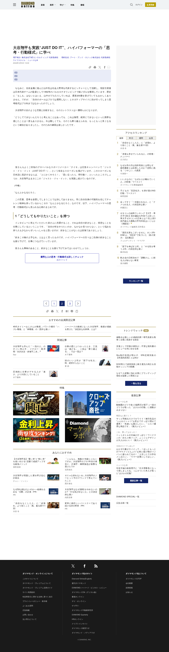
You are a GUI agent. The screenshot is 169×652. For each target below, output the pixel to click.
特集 (72, 4)
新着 (43, 4)
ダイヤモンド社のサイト (82, 573)
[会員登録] (150, 4)
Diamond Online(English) (82, 578)
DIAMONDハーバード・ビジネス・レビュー (89, 587)
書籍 (82, 4)
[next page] (78, 303)
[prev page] (46, 303)
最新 (121, 138)
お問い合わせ (28, 614)
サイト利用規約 (29, 592)
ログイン (138, 4)
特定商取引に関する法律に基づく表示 (37, 596)
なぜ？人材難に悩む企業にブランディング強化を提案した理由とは (136, 374)
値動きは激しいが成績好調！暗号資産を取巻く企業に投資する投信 (136, 338)
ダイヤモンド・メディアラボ (83, 632)
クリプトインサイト (80, 623)
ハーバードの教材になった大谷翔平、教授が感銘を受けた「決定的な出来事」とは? (88, 327)
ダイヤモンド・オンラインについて (38, 573)
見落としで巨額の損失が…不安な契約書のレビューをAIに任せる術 (136, 347)
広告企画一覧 (122, 502)
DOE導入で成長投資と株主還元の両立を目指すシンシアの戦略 (136, 365)
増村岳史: (85, 57)
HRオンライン (77, 619)
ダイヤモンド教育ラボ (80, 628)
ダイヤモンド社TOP (134, 578)
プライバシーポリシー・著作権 (35, 601)
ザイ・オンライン (79, 601)
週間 (141, 138)
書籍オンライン (78, 596)
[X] (73, 566)
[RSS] (96, 566)
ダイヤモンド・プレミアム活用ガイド (37, 587)
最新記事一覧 (136, 480)
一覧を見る (136, 383)
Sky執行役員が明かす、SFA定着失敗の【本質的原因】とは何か (136, 356)
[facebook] (84, 566)
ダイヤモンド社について (136, 573)
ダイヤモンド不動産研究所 (82, 610)
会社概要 (129, 583)
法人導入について (30, 619)
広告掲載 (26, 610)
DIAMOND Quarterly (80, 614)
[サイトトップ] (27, 4)
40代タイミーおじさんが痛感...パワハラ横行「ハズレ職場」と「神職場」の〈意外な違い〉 (36, 327)
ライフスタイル (19, 60)
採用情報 (129, 587)
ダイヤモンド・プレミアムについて (37, 583)
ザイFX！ (75, 605)
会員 (151, 138)
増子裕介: (35, 57)
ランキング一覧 (136, 280)
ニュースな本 (33, 60)
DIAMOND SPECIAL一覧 (127, 496)
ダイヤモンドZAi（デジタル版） (84, 592)
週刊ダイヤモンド (79, 583)
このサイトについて (30, 578)
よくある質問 (28, 605)
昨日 (131, 138)
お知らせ (129, 592)
